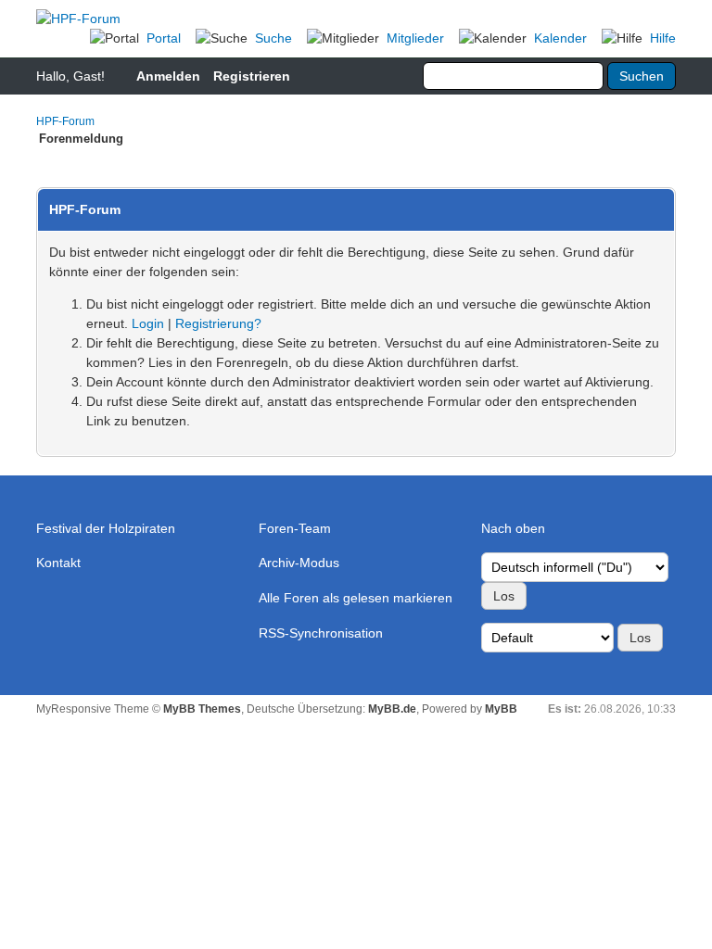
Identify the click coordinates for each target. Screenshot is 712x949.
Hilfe (663, 38)
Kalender (560, 38)
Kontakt (58, 562)
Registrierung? (218, 323)
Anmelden (168, 76)
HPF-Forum (65, 121)
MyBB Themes (202, 708)
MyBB (501, 708)
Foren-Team (295, 528)
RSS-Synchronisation (321, 633)
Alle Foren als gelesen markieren (355, 597)
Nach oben (513, 528)
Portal (163, 38)
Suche (273, 38)
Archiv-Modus (299, 562)
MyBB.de (392, 708)
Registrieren (251, 76)
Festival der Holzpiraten (105, 528)
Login (148, 323)
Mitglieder (415, 38)
